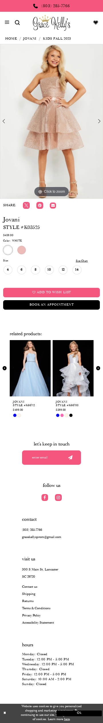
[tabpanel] (51, 121)
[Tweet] (26, 205)
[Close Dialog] (24, 713)
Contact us (29, 587)
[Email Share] (53, 206)
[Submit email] (70, 457)
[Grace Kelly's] (51, 22)
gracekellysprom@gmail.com (41, 537)
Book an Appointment (51, 304)
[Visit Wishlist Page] (95, 22)
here (67, 719)
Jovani (30, 38)
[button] (7, 23)
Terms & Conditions (36, 608)
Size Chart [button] (82, 261)
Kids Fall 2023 (57, 38)
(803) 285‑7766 (32, 530)
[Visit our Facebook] (44, 497)
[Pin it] (39, 205)
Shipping (28, 594)
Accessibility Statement (38, 622)
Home (11, 38)
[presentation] (30, 368)
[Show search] (17, 22)
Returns (27, 601)
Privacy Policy (31, 615)
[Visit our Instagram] (58, 497)
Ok (79, 713)
